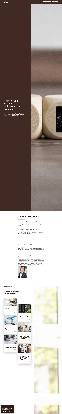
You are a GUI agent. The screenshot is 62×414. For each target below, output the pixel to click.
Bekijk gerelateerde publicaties (8, 286)
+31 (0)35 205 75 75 (55, 1)
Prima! (9, 411)
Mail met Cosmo (37, 272)
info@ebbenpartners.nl (47, 1)
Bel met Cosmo (31, 272)
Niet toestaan (4, 411)
